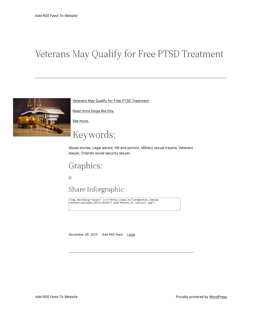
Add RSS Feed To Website (56, 16)
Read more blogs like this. (93, 111)
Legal (131, 234)
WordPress (218, 297)
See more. (81, 121)
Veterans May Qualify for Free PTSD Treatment (111, 101)
